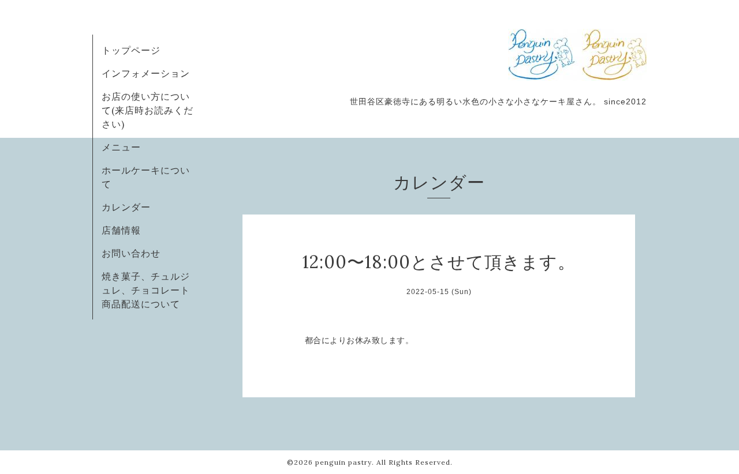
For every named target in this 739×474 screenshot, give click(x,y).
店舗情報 (121, 230)
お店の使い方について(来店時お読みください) (147, 110)
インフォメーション (146, 73)
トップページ (131, 50)
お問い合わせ (131, 253)
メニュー (121, 147)
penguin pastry (343, 462)
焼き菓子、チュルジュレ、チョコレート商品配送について (146, 290)
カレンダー (126, 207)
